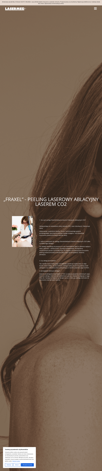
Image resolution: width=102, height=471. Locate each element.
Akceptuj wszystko (27, 464)
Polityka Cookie (16, 461)
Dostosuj (9, 464)
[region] (19, 457)
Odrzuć (17, 464)
